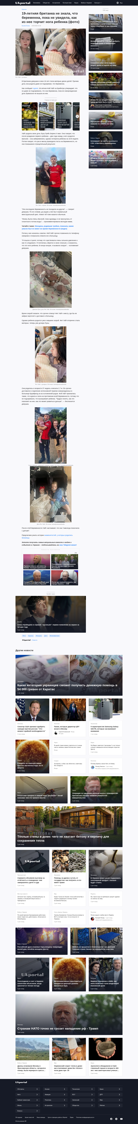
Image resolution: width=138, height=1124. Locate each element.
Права (71, 1117)
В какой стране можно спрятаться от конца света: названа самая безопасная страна (68, 746)
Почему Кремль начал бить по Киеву (103, 763)
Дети (45, 636)
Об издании (18, 1117)
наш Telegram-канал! (68, 545)
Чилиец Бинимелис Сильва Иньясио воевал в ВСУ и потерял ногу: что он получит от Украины (69, 917)
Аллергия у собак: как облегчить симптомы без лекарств (68, 764)
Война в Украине (86, 3)
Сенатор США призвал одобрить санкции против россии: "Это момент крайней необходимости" (31, 729)
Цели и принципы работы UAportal (57, 1117)
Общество (46, 3)
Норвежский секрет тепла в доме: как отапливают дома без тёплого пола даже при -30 (68, 1068)
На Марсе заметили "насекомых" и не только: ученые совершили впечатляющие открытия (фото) (105, 747)
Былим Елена (26, 25)
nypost (35, 88)
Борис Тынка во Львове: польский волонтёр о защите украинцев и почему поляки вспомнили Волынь (69, 898)
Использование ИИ (20, 1121)
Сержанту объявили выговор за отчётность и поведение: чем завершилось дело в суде (31, 880)
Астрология (56, 3)
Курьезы (24, 9)
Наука (76, 3)
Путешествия (67, 3)
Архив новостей (29, 1117)
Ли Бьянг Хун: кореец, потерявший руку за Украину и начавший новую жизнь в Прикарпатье (31, 898)
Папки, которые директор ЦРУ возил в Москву (66, 728)
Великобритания (54, 636)
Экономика (36, 3)
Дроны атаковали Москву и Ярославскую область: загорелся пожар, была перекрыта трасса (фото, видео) (31, 1068)
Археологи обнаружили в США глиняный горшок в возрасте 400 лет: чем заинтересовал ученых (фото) (104, 1068)
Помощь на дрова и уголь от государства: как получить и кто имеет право (67, 880)
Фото (24, 636)
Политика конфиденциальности (85, 1117)
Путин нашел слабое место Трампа (102, 915)
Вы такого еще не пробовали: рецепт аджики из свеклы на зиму (105, 897)
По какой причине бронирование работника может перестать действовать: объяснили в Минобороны (31, 917)
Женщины (39, 636)
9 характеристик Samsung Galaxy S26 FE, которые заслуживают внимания (104, 729)
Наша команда (41, 1117)
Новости (34, 640)
